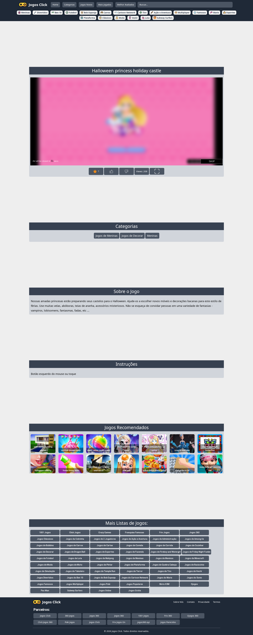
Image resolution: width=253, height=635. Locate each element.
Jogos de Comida (134, 545)
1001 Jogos (45, 532)
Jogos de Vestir (194, 571)
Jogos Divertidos (45, 577)
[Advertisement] (126, 43)
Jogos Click (45, 615)
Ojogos (194, 584)
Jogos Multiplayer (75, 584)
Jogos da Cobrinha (75, 539)
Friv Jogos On (118, 622)
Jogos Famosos (45, 584)
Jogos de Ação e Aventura (134, 539)
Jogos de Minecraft (194, 558)
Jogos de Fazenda (135, 552)
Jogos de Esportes (104, 552)
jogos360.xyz (143, 622)
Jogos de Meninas (107, 235)
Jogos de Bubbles (45, 545)
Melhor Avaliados (125, 4)
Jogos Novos (86, 4)
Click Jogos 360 (45, 622)
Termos (216, 602)
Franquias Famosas (134, 532)
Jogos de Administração (164, 539)
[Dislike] (126, 171)
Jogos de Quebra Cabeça (164, 565)
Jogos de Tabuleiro (74, 571)
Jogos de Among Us (194, 539)
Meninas (152, 235)
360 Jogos (69, 615)
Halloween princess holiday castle (126, 71)
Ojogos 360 (192, 615)
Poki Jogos (70, 622)
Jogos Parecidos (168, 622)
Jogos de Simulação (45, 571)
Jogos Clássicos (45, 539)
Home (55, 4)
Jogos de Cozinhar (194, 545)
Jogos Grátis (134, 590)
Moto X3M (164, 584)
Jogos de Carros (75, 545)
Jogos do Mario (164, 577)
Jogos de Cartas (105, 545)
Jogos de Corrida (164, 545)
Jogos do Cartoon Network (134, 577)
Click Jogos (75, 532)
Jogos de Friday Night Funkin (196, 552)
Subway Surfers (74, 590)
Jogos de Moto (74, 565)
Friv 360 (168, 615)
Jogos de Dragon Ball (74, 552)
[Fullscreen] (157, 171)
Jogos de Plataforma (134, 565)
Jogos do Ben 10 (75, 577)
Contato (191, 602)
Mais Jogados (104, 4)
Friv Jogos (164, 532)
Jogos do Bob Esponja (105, 577)
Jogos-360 (119, 615)
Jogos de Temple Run (104, 571)
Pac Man (45, 590)
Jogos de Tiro (164, 571)
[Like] (111, 171)
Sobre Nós (178, 602)
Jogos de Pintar (104, 565)
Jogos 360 (194, 532)
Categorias (69, 4)
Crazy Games (104, 532)
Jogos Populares (134, 584)
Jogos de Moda (45, 565)
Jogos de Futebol (45, 558)
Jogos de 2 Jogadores (105, 539)
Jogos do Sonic (194, 577)
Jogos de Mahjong (105, 558)
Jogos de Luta (75, 558)
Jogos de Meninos (164, 558)
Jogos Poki (104, 584)
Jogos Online (104, 590)
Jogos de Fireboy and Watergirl (165, 552)
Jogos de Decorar (132, 235)
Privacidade (204, 602)
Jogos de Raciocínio (194, 565)
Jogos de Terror (134, 571)
